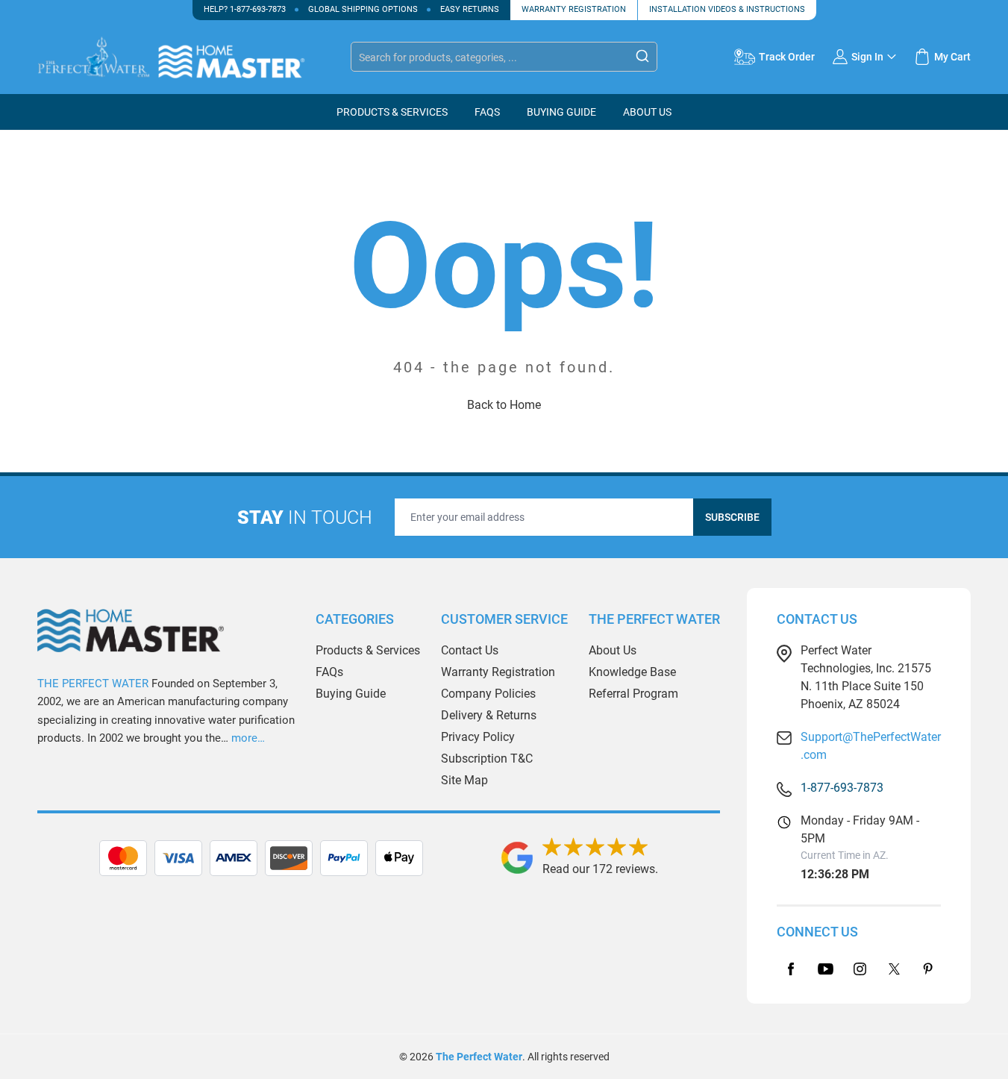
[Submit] (642, 56)
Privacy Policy (478, 737)
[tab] (378, 857)
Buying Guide (351, 694)
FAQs (487, 112)
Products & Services (392, 112)
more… (248, 738)
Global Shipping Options (363, 9)
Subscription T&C (487, 758)
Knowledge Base (632, 672)
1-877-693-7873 (258, 9)
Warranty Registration (574, 9)
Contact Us (469, 650)
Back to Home (504, 405)
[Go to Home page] (186, 57)
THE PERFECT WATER (92, 683)
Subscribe (732, 517)
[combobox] (504, 57)
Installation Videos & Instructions (727, 9)
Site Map (464, 780)
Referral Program (633, 694)
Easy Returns (469, 9)
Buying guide (561, 112)
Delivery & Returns (488, 715)
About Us (647, 112)
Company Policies (488, 694)
